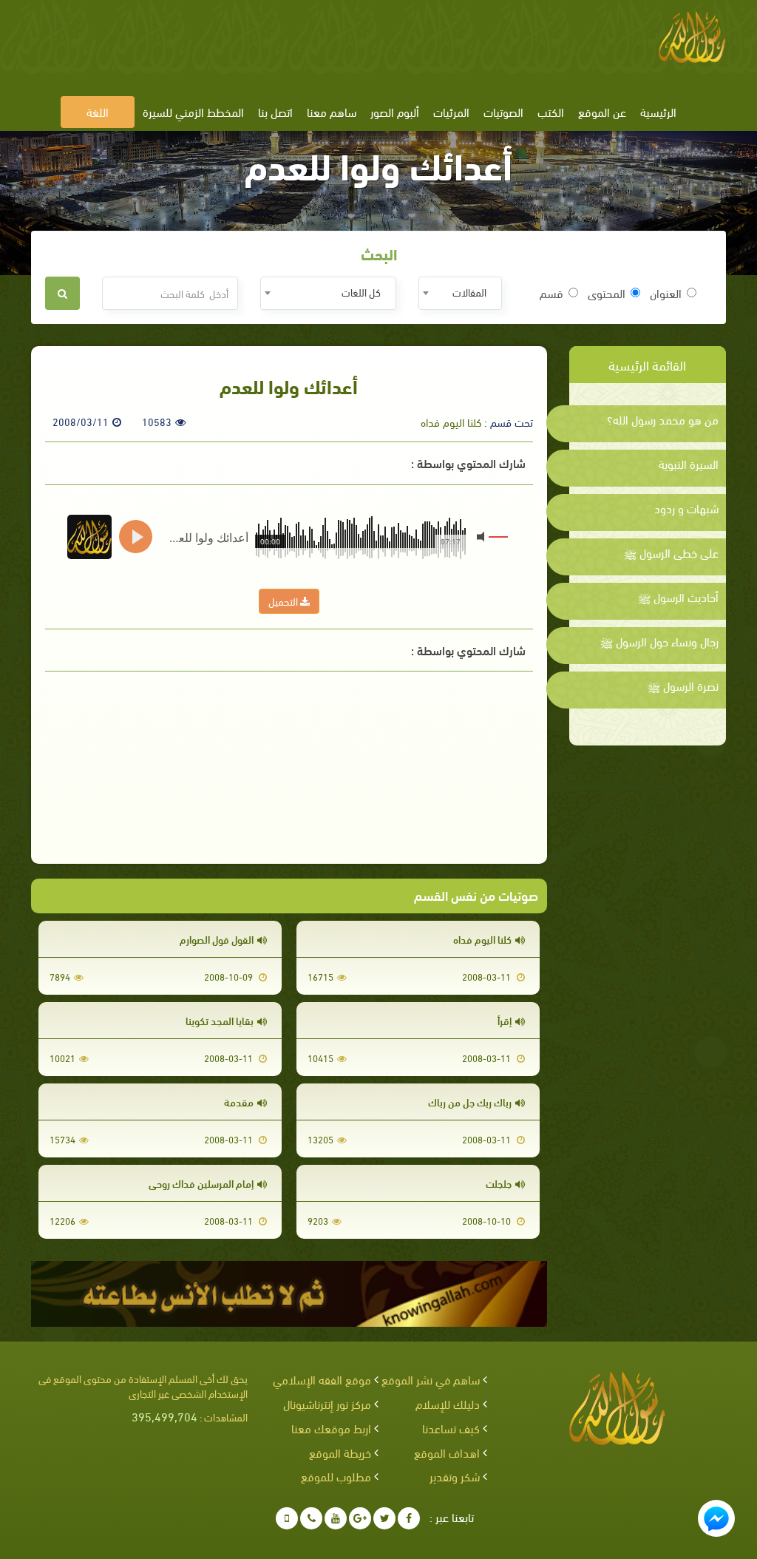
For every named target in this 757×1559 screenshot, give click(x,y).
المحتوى (606, 293)
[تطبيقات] (287, 1518)
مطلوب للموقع (336, 1475)
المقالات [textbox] (469, 292)
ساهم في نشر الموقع (430, 1378)
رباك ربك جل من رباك (470, 1101)
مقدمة (239, 1101)
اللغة (97, 111)
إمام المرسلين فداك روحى (201, 1183)
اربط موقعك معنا (331, 1427)
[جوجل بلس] (360, 1518)
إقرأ (505, 1020)
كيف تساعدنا (451, 1427)
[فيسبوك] (409, 1518)
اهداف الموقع (447, 1452)
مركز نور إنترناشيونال (327, 1403)
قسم (551, 293)
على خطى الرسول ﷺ (671, 552)
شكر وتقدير (455, 1475)
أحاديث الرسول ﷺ (678, 596)
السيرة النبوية (689, 463)
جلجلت (499, 1183)
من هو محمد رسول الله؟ (663, 419)
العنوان (666, 293)
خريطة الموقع (340, 1452)
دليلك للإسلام (447, 1403)
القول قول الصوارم (217, 939)
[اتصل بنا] (311, 1518)
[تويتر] (384, 1518)
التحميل (284, 601)
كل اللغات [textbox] (361, 292)
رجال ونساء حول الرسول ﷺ (659, 641)
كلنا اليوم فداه (451, 421)
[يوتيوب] (336, 1518)
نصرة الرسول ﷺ (683, 685)
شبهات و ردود (686, 508)
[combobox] (460, 293)
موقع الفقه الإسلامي (322, 1378)
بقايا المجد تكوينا (220, 1020)
